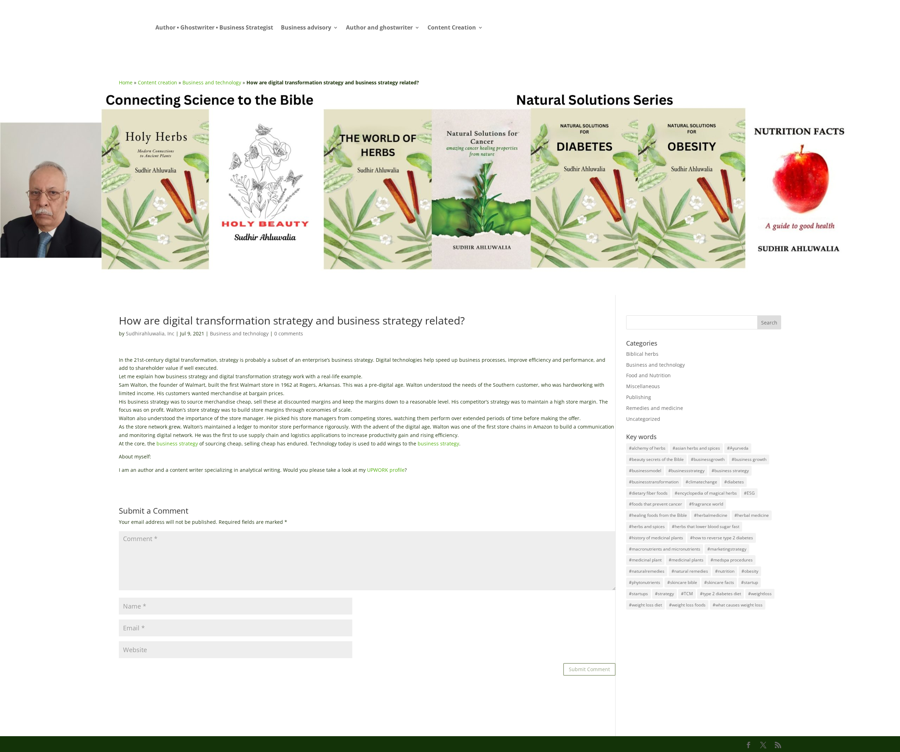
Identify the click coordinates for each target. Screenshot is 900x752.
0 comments (288, 333)
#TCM (687, 594)
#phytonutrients (644, 582)
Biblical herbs (642, 354)
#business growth (749, 459)
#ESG (749, 493)
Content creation (157, 82)
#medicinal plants (686, 560)
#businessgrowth (708, 459)
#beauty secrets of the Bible (656, 459)
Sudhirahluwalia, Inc (150, 333)
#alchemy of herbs (647, 448)
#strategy (664, 594)
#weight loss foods (687, 605)
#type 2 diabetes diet (720, 594)
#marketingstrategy (726, 549)
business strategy (177, 443)
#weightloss (760, 594)
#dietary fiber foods (648, 493)
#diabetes (734, 482)
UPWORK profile (386, 470)
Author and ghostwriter (379, 28)
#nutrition (724, 571)
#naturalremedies (646, 571)
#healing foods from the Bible (658, 515)
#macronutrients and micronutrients (664, 549)
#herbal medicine (751, 515)
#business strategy (730, 471)
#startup (749, 582)
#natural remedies (689, 571)
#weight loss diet (645, 605)
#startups (638, 594)
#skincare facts (719, 582)
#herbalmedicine (710, 515)
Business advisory (306, 28)
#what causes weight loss (738, 605)
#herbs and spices (647, 526)
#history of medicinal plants (656, 538)
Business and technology (211, 82)
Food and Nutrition (648, 375)
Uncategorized (643, 419)
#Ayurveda (737, 448)
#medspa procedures (732, 560)
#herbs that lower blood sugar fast (705, 526)
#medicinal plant (645, 560)
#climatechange (701, 482)
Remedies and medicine (654, 408)
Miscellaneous (643, 386)
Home (126, 82)
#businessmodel (645, 471)
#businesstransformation (654, 482)
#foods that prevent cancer (655, 504)
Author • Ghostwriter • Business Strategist (214, 28)
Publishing (638, 397)
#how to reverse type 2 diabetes (721, 538)
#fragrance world (706, 504)
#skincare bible (682, 582)
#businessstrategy (686, 471)
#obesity (749, 571)
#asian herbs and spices (696, 448)
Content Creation (452, 28)
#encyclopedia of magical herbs (706, 493)
